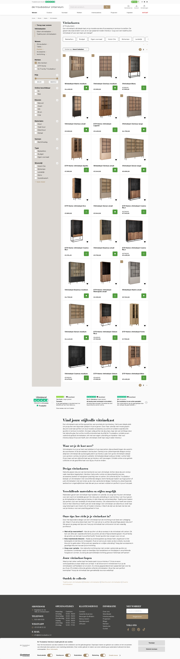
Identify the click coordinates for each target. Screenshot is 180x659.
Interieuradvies (96, 12)
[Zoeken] (107, 7)
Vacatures (106, 626)
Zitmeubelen (42, 44)
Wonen (34, 12)
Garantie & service (85, 614)
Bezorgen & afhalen (86, 616)
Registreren (137, 617)
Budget (41, 154)
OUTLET (145, 12)
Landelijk (41, 172)
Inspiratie (130, 12)
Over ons (106, 611)
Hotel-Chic (42, 166)
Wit (39, 109)
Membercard (84, 621)
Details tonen (113, 655)
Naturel (41, 103)
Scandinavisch (43, 178)
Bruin (40, 112)
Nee (39, 94)
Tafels (39, 47)
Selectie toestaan (151, 649)
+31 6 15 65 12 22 (40, 627)
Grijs (39, 115)
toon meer (41, 182)
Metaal (40, 133)
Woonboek (107, 614)
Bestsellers (42, 151)
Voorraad (64, 12)
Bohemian (41, 169)
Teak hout (41, 127)
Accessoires (41, 52)
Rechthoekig (42, 142)
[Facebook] (128, 629)
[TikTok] (144, 629)
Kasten (39, 49)
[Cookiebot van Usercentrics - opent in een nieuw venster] (25, 655)
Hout (40, 124)
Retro (40, 175)
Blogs (105, 621)
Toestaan (152, 643)
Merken (79, 12)
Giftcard (82, 624)
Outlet (105, 629)
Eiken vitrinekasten (44, 31)
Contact (82, 611)
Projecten (114, 12)
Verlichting (41, 54)
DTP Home (42, 66)
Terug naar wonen (44, 25)
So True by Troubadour (47, 69)
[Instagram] (133, 629)
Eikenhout (42, 130)
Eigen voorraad (43, 157)
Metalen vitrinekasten (92, 582)
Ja (38, 91)
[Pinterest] (138, 629)
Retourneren (84, 619)
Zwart (40, 106)
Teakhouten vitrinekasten (46, 34)
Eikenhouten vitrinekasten (111, 582)
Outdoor (49, 12)
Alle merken (42, 63)
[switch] (68, 655)
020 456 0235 (39, 619)
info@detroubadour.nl (42, 635)
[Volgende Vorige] (146, 49)
